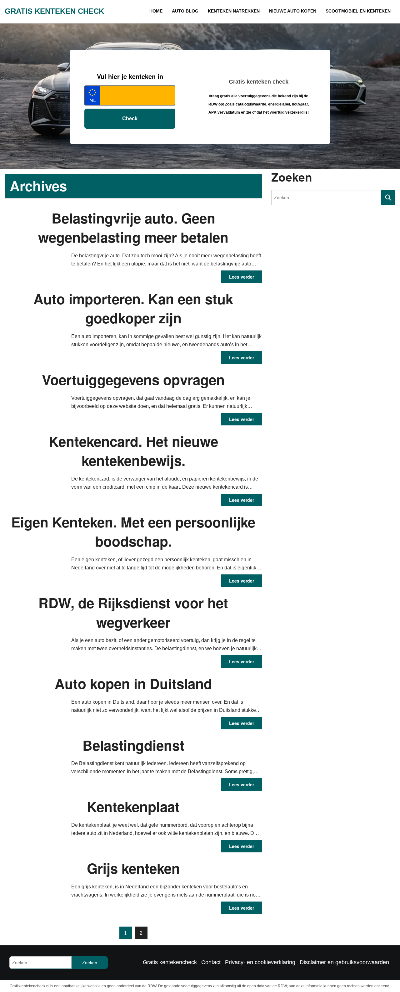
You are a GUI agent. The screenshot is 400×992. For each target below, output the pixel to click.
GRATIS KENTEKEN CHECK (54, 11)
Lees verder (241, 277)
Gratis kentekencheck (170, 962)
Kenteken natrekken (272, 11)
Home (211, 11)
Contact (211, 962)
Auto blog (234, 11)
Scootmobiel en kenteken (367, 11)
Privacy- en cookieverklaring (260, 962)
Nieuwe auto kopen (317, 11)
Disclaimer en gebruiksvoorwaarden (344, 962)
